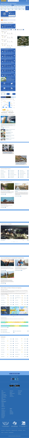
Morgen (4, 5)
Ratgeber (11, 408)
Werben (2, 398)
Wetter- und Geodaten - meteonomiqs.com (4, 401)
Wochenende (9, 5)
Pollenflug (22, 5)
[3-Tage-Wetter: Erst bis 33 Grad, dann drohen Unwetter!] (8, 119)
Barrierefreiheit (6, 432)
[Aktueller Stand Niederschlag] (23, 41)
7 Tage (13, 5)
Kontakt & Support (20, 430)
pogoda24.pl (3, 405)
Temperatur (11, 394)
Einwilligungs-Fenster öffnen (14, 430)
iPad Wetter (19, 393)
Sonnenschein (11, 395)
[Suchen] (17, 1)
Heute (1, 5)
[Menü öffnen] (28, 1)
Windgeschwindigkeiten (12, 393)
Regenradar (18, 5)
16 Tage (15, 5)
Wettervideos (3, 408)
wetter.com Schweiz (4, 396)
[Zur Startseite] (4, 1)
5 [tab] (16, 241)
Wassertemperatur (12, 396)
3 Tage (6, 5)
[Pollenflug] (26, 0)
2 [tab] (12, 241)
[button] (8, 26)
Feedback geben (14, 14)
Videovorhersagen (3, 392)
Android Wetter (19, 394)
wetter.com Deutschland (4, 395)
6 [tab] (17, 241)
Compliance (2, 432)
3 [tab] (15, 316)
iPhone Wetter (19, 392)
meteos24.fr (3, 403)
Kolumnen (3, 393)
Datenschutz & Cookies (8, 430)
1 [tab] (11, 241)
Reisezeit (25, 5)
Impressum (24, 430)
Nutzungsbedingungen (11, 432)
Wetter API (3, 400)
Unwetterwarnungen (4, 394)
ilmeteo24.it (3, 404)
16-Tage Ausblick (27, 8)
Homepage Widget (3, 399)
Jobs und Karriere (3, 430)
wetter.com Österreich (4, 397)
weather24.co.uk (3, 406)
